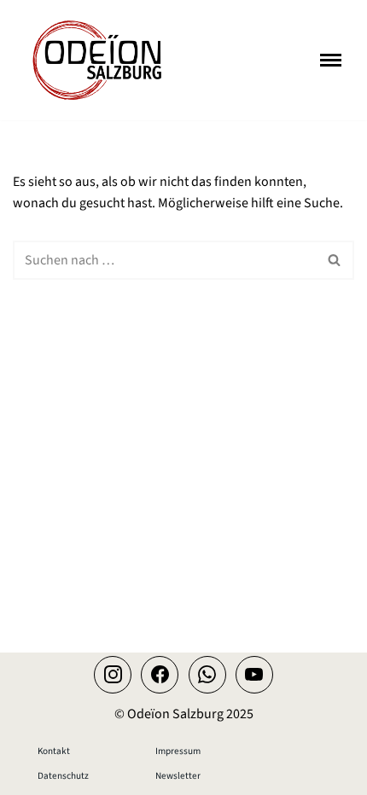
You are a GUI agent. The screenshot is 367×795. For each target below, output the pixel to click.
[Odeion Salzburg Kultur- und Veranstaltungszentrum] (98, 60)
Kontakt (54, 751)
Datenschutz (63, 775)
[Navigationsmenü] (330, 60)
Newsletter (178, 775)
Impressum (178, 751)
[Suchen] (335, 260)
